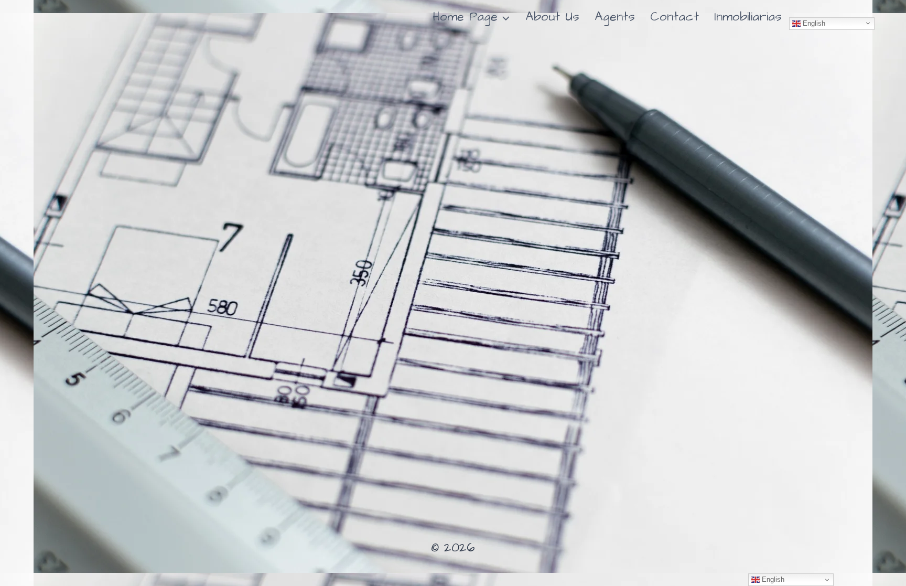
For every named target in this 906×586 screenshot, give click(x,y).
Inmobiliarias (748, 17)
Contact (674, 17)
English (813, 23)
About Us (552, 17)
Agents (615, 17)
